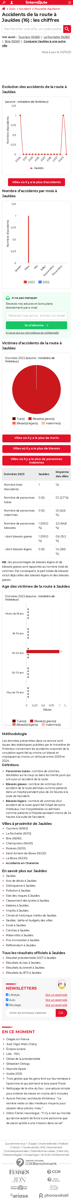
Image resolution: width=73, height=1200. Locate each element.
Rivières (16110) (16, 848)
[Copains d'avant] (19, 1187)
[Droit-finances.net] (54, 1179)
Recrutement (54, 1147)
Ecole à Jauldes (16, 925)
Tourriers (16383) (29, 37)
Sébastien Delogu (18, 1063)
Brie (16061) (12, 41)
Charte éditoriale (48, 1143)
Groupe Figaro (32, 1155)
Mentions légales (13, 1155)
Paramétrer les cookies (43, 1151)
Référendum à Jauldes (21, 945)
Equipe (33, 1143)
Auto (12, 9)
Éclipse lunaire (16, 1049)
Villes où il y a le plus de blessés (36, 448)
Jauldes (11, 876)
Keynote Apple (16, 1069)
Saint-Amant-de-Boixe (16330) (26, 853)
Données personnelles (16, 1151)
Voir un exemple (56, 995)
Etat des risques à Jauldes (23, 895)
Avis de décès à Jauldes (21, 881)
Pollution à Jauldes (18, 890)
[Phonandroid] (54, 1195)
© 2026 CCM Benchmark (55, 1155)
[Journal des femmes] (19, 1172)
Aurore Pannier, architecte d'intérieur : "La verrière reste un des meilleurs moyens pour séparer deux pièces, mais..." (36, 1103)
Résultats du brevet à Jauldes (25, 967)
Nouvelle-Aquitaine (47, 9)
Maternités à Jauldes (19, 935)
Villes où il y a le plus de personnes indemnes (36, 460)
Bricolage (14, 1005)
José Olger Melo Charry (21, 1044)
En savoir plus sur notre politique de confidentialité (32, 332)
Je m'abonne (34, 325)
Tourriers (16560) (17, 828)
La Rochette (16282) (57, 37)
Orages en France (17, 1039)
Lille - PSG (13, 1054)
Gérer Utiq (62, 1151)
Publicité (63, 1143)
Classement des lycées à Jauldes (27, 900)
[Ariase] (19, 1195)
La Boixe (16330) (16, 858)
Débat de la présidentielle (23, 1059)
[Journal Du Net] (19, 1179)
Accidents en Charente (22, 863)
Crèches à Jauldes (18, 930)
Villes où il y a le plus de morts (36, 438)
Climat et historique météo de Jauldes (31, 915)
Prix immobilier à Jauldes (23, 940)
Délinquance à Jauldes (20, 885)
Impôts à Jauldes (17, 910)
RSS (43, 1147)
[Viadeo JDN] (54, 1187)
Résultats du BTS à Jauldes (23, 973)
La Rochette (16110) (18, 833)
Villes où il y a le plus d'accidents (36, 182)
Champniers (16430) (19, 843)
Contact (15, 1147)
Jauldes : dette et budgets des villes (29, 920)
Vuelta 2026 (14, 1073)
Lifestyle (14, 995)
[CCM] (54, 1172)
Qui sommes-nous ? (16, 1143)
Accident (25, 9)
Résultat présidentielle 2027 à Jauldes (31, 958)
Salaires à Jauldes (17, 905)
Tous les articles (30, 1147)
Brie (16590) (13, 838)
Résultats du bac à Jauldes (23, 963)
